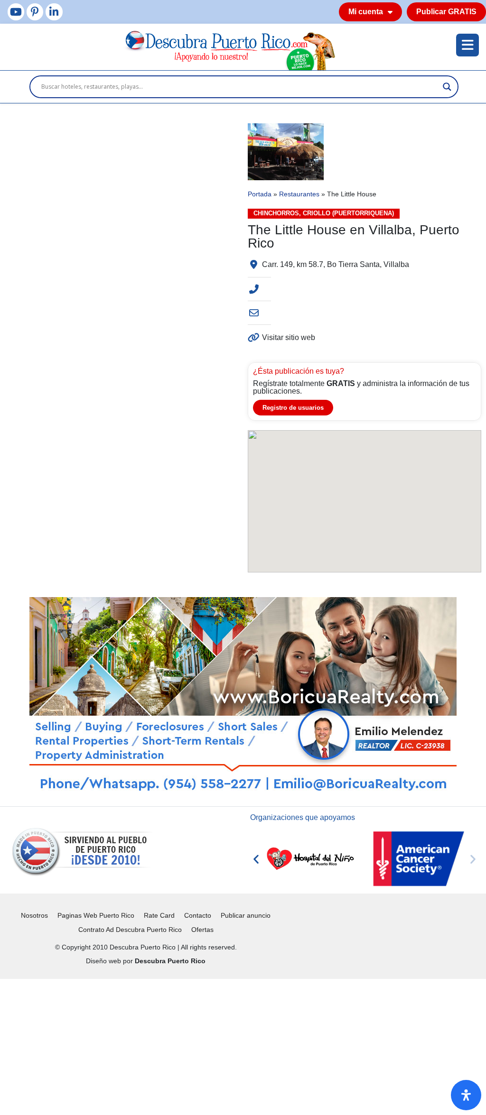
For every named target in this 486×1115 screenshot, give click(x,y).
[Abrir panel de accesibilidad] (466, 1095)
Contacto (197, 915)
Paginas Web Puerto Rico (95, 915)
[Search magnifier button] (447, 86)
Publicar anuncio (246, 915)
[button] (256, 859)
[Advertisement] (243, 1045)
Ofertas (202, 929)
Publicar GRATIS (446, 12)
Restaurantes (299, 194)
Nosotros (34, 915)
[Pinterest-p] (35, 11)
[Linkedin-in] (54, 11)
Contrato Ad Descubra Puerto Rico (130, 929)
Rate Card (159, 915)
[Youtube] (16, 11)
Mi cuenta (365, 12)
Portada (259, 194)
